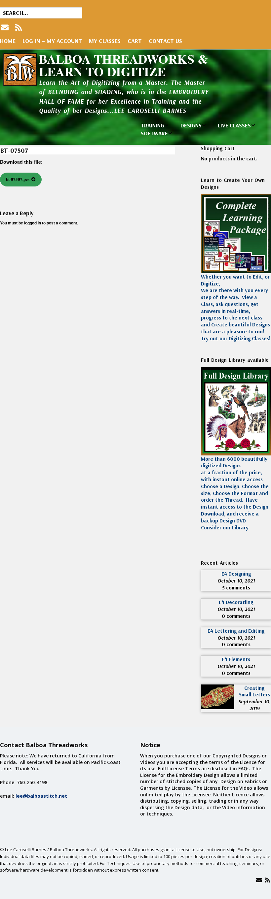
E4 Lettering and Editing (236, 630)
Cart (135, 41)
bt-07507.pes (17, 179)
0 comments (236, 616)
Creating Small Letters (254, 691)
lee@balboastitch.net (41, 796)
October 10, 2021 (236, 580)
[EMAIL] (5, 27)
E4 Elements (236, 659)
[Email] (258, 880)
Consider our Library (225, 527)
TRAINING (152, 125)
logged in (32, 223)
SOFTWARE (154, 133)
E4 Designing (236, 573)
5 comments (236, 587)
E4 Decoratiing (236, 602)
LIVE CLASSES (234, 125)
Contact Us (165, 41)
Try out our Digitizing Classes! (236, 338)
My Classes (105, 41)
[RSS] (19, 27)
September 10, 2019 (254, 705)
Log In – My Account (52, 41)
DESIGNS (191, 125)
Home (8, 41)
